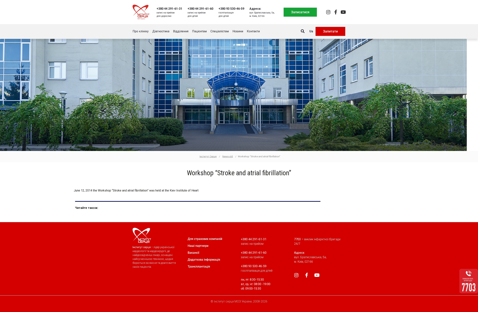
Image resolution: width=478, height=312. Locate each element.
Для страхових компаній (205, 239)
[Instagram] (328, 12)
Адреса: (255, 8)
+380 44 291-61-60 (200, 8)
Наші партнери (198, 246)
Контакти (253, 31)
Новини (237, 31)
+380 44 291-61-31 (169, 8)
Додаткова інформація (204, 259)
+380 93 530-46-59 (231, 8)
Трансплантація (199, 266)
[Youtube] (343, 12)
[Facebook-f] (335, 12)
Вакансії (193, 252)
